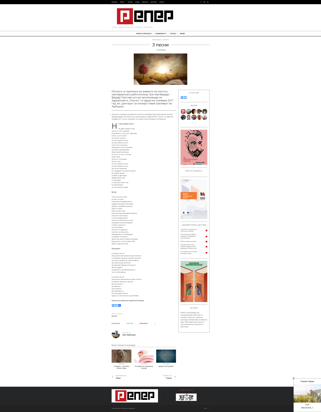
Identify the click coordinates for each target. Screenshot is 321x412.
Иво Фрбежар (161, 50)
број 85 (114, 316)
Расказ (307, 404)
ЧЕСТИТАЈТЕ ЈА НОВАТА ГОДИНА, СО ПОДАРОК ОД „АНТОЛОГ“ (188, 236)
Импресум (145, 2)
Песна (121, 377)
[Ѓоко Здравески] (194, 111)
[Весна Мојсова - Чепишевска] (188, 111)
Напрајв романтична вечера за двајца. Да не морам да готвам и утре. (189, 246)
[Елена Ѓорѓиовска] (204, 117)
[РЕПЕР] (183, 111)
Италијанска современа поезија (144, 367)
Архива (137, 2)
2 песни (167, 377)
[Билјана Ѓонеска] (199, 117)
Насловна (115, 2)
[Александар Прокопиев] (183, 117)
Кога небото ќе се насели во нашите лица (189, 252)
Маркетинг (154, 2)
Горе (205, 408)
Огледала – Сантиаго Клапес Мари (121, 367)
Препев (154, 39)
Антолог (130, 2)
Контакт (161, 2)
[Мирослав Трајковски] (194, 117)
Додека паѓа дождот (166, 366)
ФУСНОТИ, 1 (307, 407)
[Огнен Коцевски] (204, 111)
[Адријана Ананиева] (188, 117)
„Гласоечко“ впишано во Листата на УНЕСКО (189, 230)
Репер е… (122, 2)
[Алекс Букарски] (199, 111)
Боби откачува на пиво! (188, 241)
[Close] (294, 378)
